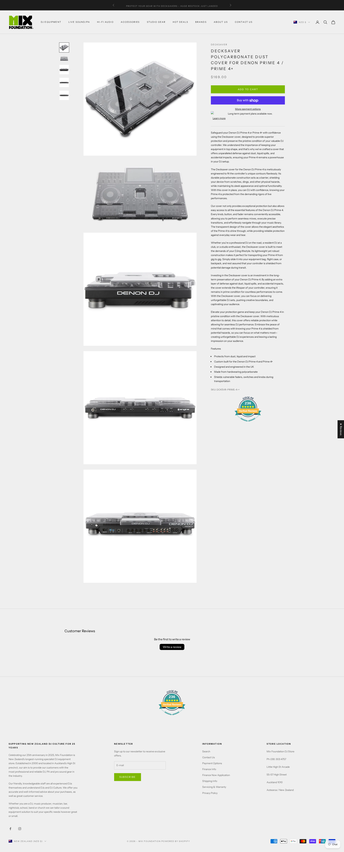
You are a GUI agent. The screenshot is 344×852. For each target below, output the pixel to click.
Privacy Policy (210, 793)
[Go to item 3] (64, 70)
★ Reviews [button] (341, 429)
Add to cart (248, 89)
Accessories (130, 22)
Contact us (244, 22)
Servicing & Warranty (214, 787)
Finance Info (209, 769)
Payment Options (212, 763)
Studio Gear (156, 22)
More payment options (248, 109)
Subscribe (127, 776)
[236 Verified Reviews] (248, 423)
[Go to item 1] (64, 47)
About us (221, 22)
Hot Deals (180, 22)
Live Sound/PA (79, 22)
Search (206, 751)
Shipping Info (209, 781)
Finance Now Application (216, 775)
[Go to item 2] (64, 58)
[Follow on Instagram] (20, 828)
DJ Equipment (51, 22)
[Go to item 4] (64, 82)
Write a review (172, 647)
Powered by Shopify (175, 841)
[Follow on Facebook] (10, 828)
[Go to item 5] (64, 95)
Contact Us (208, 757)
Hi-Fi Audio (105, 22)
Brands (201, 22)
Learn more (219, 118)
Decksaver (219, 44)
